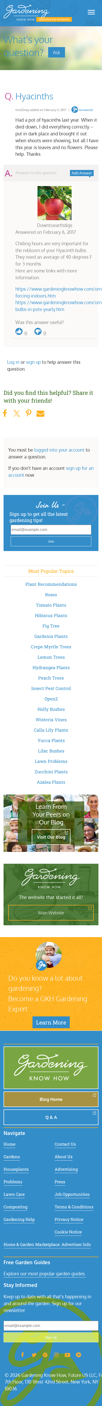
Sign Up (51, 1337)
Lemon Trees (51, 657)
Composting (16, 1207)
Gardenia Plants (51, 636)
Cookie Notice (68, 1232)
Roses (51, 594)
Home (9, 1144)
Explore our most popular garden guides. (45, 1274)
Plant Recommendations (51, 584)
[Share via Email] (40, 413)
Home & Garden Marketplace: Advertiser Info (47, 1244)
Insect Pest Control (51, 688)
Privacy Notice (69, 1219)
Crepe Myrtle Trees (51, 647)
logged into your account (59, 450)
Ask (56, 52)
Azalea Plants (51, 782)
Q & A (51, 1117)
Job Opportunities (72, 1194)
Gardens (12, 1156)
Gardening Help (19, 1219)
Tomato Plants (51, 605)
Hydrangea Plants (51, 667)
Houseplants (16, 1169)
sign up (33, 362)
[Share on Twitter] (17, 413)
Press (60, 1181)
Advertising (66, 1169)
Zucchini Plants (51, 771)
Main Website (51, 912)
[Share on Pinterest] (28, 413)
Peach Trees (51, 678)
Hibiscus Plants (51, 615)
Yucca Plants (51, 740)
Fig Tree (51, 626)
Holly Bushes (51, 709)
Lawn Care (14, 1194)
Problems (13, 1181)
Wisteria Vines (51, 719)
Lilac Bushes (51, 751)
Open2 (51, 699)
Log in (13, 362)
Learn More (51, 1022)
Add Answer (82, 173)
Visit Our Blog (51, 837)
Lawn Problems (51, 761)
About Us (64, 1156)
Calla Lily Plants (51, 730)
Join (51, 541)
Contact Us (65, 1144)
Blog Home (51, 1099)
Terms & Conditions (74, 1207)
